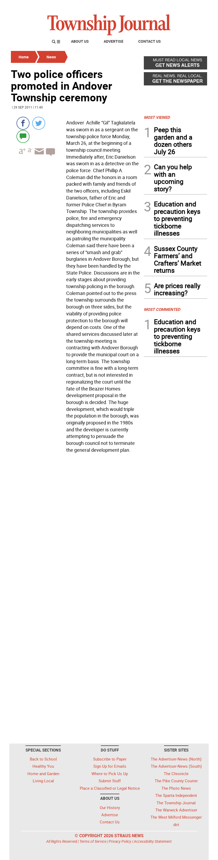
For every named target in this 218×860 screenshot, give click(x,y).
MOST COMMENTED (162, 309)
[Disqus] (76, 528)
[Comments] (23, 136)
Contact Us (149, 41)
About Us (80, 41)
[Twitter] (38, 123)
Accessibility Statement (153, 841)
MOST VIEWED (157, 117)
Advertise (113, 41)
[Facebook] (23, 123)
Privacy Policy (120, 841)
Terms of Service (92, 841)
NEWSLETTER (164, 6)
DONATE (194, 6)
